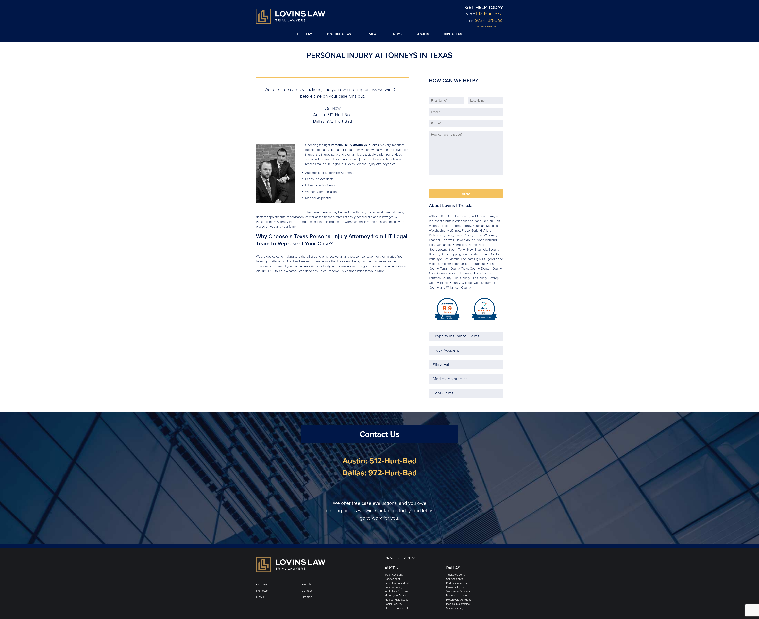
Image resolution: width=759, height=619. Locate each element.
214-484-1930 (265, 271)
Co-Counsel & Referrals (484, 26)
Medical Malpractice (450, 378)
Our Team (304, 34)
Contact (306, 591)
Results (422, 34)
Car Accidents (454, 579)
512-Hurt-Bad (489, 13)
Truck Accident (446, 350)
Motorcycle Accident (397, 595)
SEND (466, 193)
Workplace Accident (397, 591)
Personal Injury (393, 587)
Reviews (372, 34)
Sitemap (306, 597)
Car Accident (392, 579)
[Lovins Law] (290, 16)
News (397, 34)
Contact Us (453, 34)
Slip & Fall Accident (396, 608)
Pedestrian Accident (397, 583)
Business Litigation (457, 595)
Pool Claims (443, 393)
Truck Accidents (455, 574)
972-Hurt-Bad (489, 20)
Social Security (393, 604)
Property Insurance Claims (456, 336)
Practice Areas (339, 34)
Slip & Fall (441, 364)
